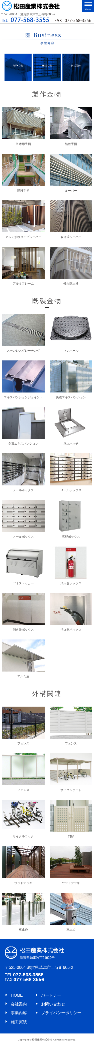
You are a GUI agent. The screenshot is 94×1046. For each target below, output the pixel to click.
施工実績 (19, 1022)
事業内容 (19, 1013)
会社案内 (19, 1004)
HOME (17, 995)
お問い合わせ (53, 1004)
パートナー (51, 995)
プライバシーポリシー (61, 1013)
